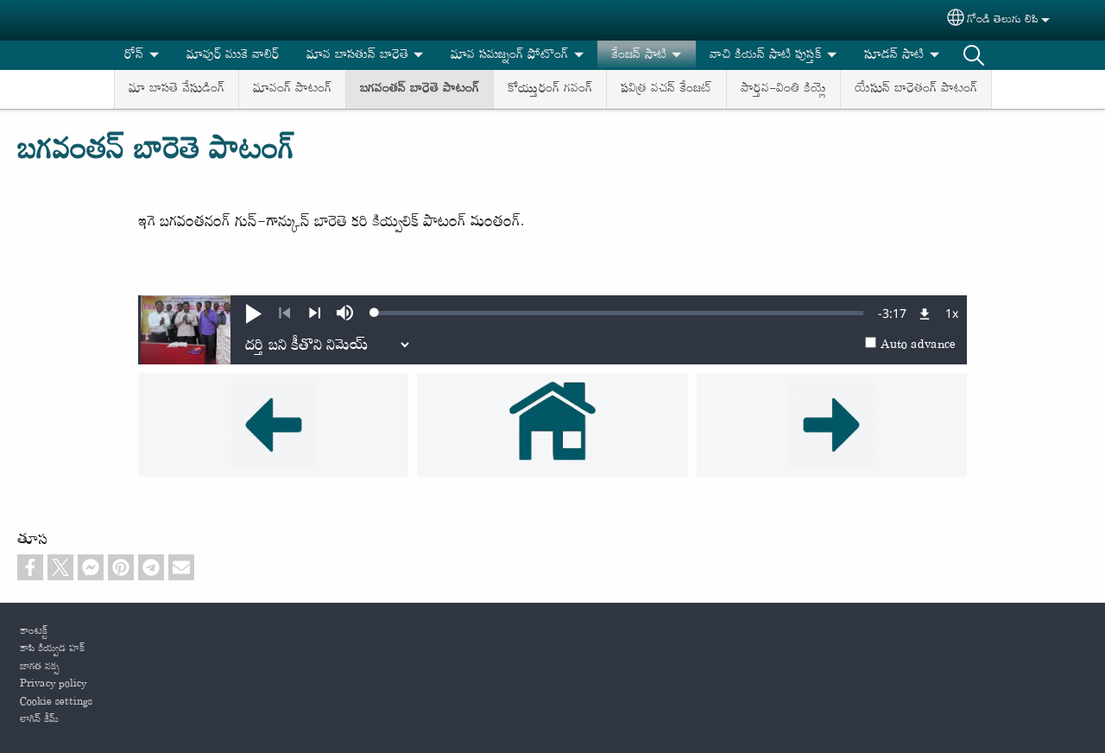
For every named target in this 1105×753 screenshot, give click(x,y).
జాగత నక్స (40, 666)
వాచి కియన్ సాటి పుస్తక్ (766, 55)
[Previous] (284, 313)
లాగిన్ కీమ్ (39, 719)
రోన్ (133, 55)
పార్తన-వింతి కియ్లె (783, 88)
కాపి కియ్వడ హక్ (52, 648)
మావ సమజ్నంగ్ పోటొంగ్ (509, 55)
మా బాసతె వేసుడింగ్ (176, 88)
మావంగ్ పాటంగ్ (292, 88)
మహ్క (973, 55)
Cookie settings (56, 702)
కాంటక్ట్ (33, 631)
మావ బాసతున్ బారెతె (357, 55)
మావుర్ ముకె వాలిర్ (232, 55)
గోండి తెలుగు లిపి (1003, 19)
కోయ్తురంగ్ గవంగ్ (550, 88)
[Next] (315, 313)
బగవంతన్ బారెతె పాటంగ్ (419, 88)
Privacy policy (53, 684)
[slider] (619, 312)
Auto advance (918, 345)
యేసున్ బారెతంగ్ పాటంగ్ (916, 88)
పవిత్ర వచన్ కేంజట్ (666, 88)
